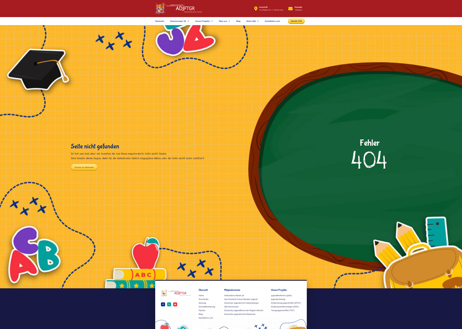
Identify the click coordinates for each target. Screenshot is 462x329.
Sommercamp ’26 (178, 21)
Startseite (159, 21)
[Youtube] (175, 304)
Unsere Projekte (202, 21)
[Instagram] (169, 304)
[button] (296, 21)
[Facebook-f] (163, 304)
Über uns (223, 21)
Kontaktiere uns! (272, 21)
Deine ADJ (251, 21)
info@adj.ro (298, 10)
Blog (238, 21)
